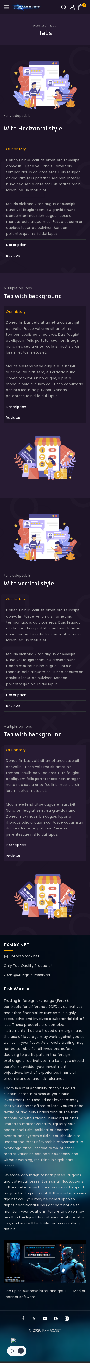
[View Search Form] (64, 7)
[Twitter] (34, 1318)
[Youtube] (45, 1318)
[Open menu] (7, 7)
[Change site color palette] (16, 1351)
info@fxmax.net (25, 956)
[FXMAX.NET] (26, 7)
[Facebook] (23, 1318)
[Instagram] (66, 1318)
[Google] (56, 1318)
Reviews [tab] (13, 255)
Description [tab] (16, 244)
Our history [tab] (16, 149)
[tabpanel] (45, 197)
